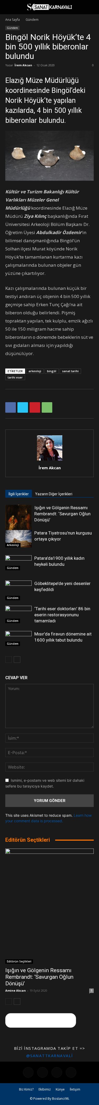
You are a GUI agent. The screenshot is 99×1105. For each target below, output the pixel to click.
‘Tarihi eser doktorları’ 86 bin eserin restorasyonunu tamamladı (62, 614)
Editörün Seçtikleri (19, 961)
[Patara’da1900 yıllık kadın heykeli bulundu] (18, 562)
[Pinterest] (35, 407)
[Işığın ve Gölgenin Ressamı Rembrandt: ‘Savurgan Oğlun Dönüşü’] (18, 522)
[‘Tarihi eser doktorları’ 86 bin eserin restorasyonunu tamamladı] (18, 614)
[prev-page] (8, 659)
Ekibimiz (45, 1089)
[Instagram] (42, 1072)
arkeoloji (35, 371)
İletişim (75, 1089)
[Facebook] (10, 407)
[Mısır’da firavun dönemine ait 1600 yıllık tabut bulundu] (18, 638)
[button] (9, 7)
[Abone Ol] (40, 1020)
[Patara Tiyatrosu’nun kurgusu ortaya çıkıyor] (18, 539)
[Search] (91, 7)
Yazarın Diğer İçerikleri (53, 494)
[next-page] (17, 659)
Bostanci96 (60, 1098)
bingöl (51, 371)
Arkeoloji (13, 545)
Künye (60, 1089)
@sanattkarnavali (49, 1055)
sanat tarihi (70, 371)
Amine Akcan (15, 990)
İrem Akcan (23, 65)
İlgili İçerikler (18, 494)
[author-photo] (49, 460)
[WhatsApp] (47, 407)
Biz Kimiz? (26, 1089)
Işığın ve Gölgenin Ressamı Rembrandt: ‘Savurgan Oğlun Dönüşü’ (62, 513)
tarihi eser (15, 377)
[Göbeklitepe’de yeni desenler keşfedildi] (18, 590)
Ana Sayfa (12, 19)
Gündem (32, 19)
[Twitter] (22, 407)
